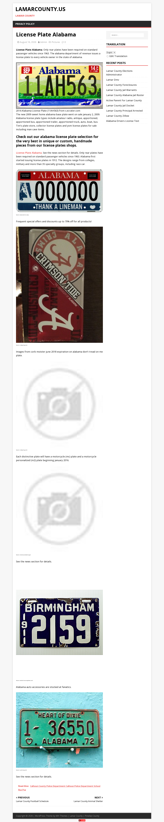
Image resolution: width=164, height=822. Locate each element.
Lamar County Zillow (117, 115)
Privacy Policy (24, 23)
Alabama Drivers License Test (122, 120)
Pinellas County (92, 815)
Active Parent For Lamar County (124, 100)
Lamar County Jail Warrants (121, 90)
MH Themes (62, 815)
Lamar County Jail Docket (120, 105)
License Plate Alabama (29, 152)
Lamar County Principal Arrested (124, 110)
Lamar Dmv (112, 79)
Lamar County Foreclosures (121, 84)
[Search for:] (127, 35)
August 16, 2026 (28, 42)
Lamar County (76, 815)
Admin (43, 42)
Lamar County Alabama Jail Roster (125, 95)
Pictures (56, 42)
